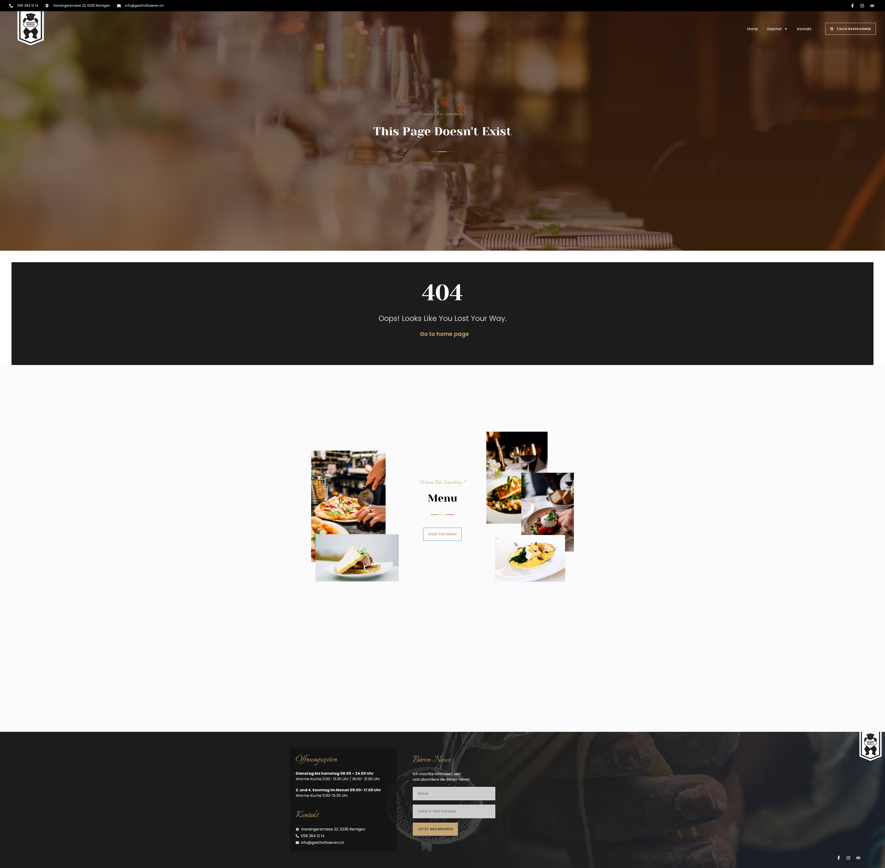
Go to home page (444, 334)
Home (752, 29)
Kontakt (804, 29)
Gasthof (774, 29)
